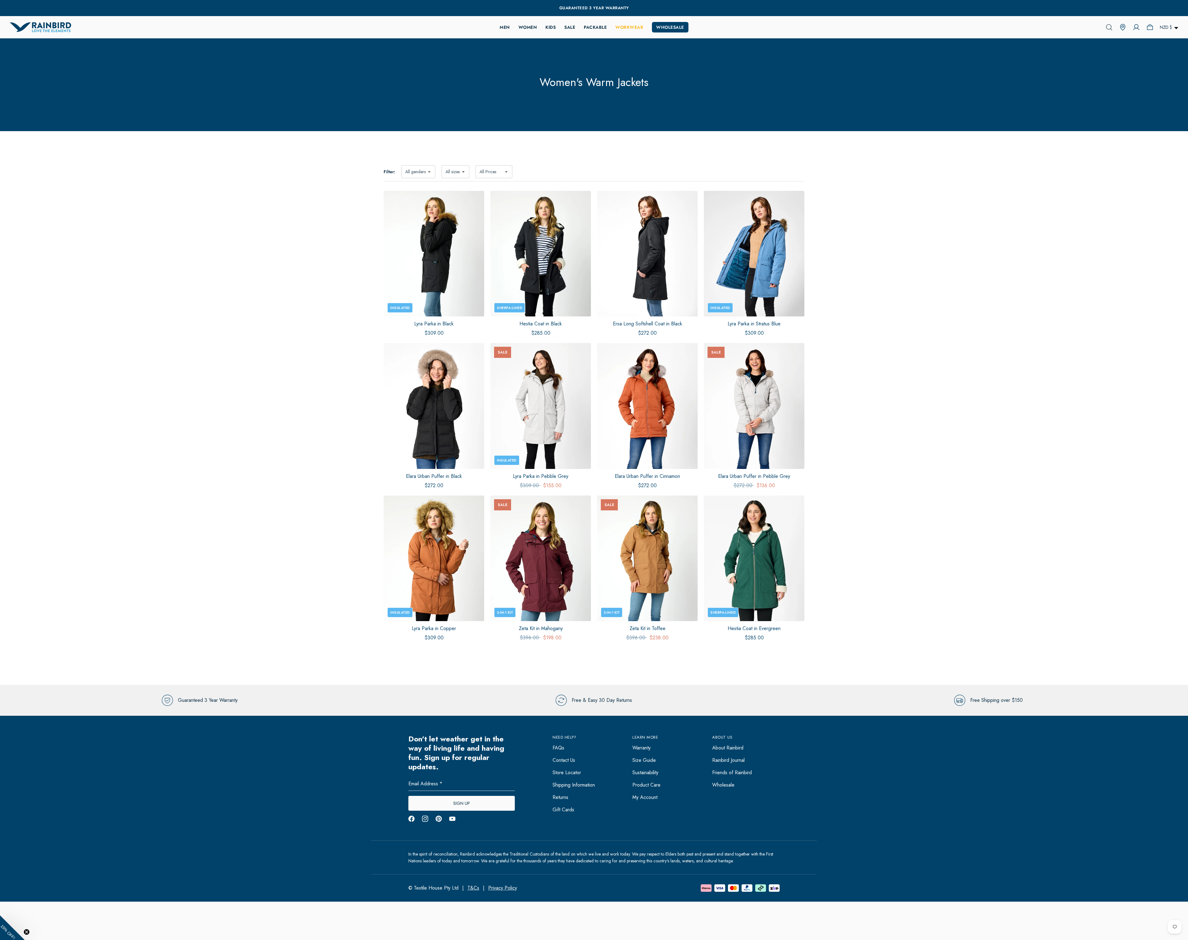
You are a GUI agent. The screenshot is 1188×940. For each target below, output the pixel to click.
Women (528, 27)
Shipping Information (574, 784)
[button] (12, 927)
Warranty (641, 747)
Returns (560, 797)
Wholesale (670, 27)
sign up (461, 803)
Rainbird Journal (728, 760)
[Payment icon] (719, 888)
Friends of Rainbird (732, 772)
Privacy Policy (502, 887)
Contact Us (564, 760)
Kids (550, 27)
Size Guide (644, 760)
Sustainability (645, 772)
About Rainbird (727, 747)
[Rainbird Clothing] (40, 27)
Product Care (646, 784)
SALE (569, 27)
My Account (644, 797)
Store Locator (567, 772)
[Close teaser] (27, 932)
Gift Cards (563, 809)
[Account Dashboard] (1136, 27)
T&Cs (473, 887)
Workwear (629, 27)
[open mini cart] (1150, 27)
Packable (595, 27)
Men (505, 27)
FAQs (558, 747)
